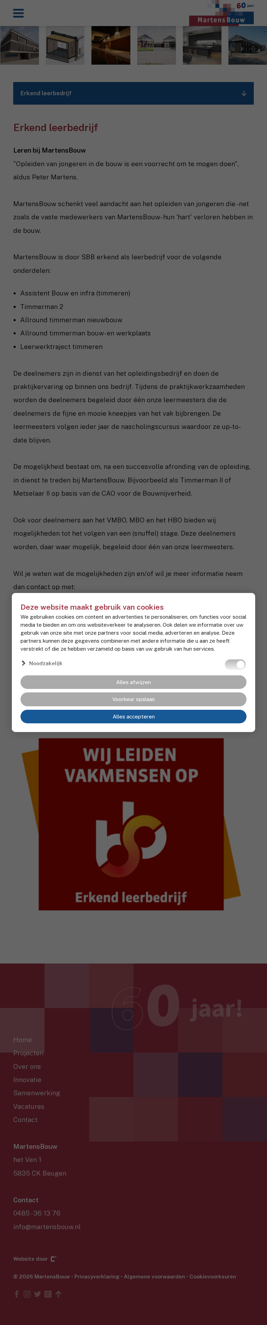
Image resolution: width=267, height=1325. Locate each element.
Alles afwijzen (133, 682)
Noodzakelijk (46, 663)
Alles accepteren (134, 716)
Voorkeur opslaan (133, 699)
